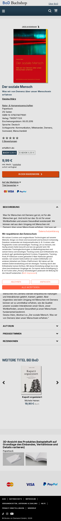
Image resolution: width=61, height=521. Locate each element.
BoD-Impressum (29, 273)
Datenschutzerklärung (49, 231)
